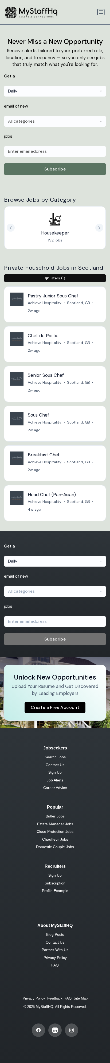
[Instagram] (71, 1030)
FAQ (55, 965)
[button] (99, 228)
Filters (57, 278)
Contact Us (55, 765)
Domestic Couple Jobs (55, 847)
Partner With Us (55, 950)
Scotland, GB (78, 302)
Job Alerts (55, 780)
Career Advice (55, 787)
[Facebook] (38, 1030)
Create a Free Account (55, 707)
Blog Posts (55, 934)
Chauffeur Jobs (55, 839)
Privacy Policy (55, 957)
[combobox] (55, 91)
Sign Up (55, 772)
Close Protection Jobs (55, 831)
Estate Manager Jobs (55, 824)
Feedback (54, 998)
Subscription (55, 883)
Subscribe (55, 169)
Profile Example (55, 890)
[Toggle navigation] (101, 12)
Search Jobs (55, 757)
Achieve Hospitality (44, 302)
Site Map (81, 998)
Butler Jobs (55, 816)
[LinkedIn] (55, 1030)
